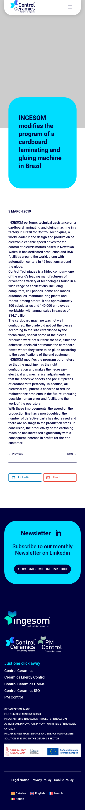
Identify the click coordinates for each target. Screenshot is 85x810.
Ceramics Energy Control (24, 677)
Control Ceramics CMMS (24, 684)
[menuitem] (18, 793)
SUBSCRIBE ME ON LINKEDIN (42, 569)
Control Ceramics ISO (22, 690)
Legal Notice (20, 780)
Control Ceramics (18, 670)
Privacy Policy (41, 780)
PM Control (13, 697)
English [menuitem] (40, 793)
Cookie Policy (63, 780)
